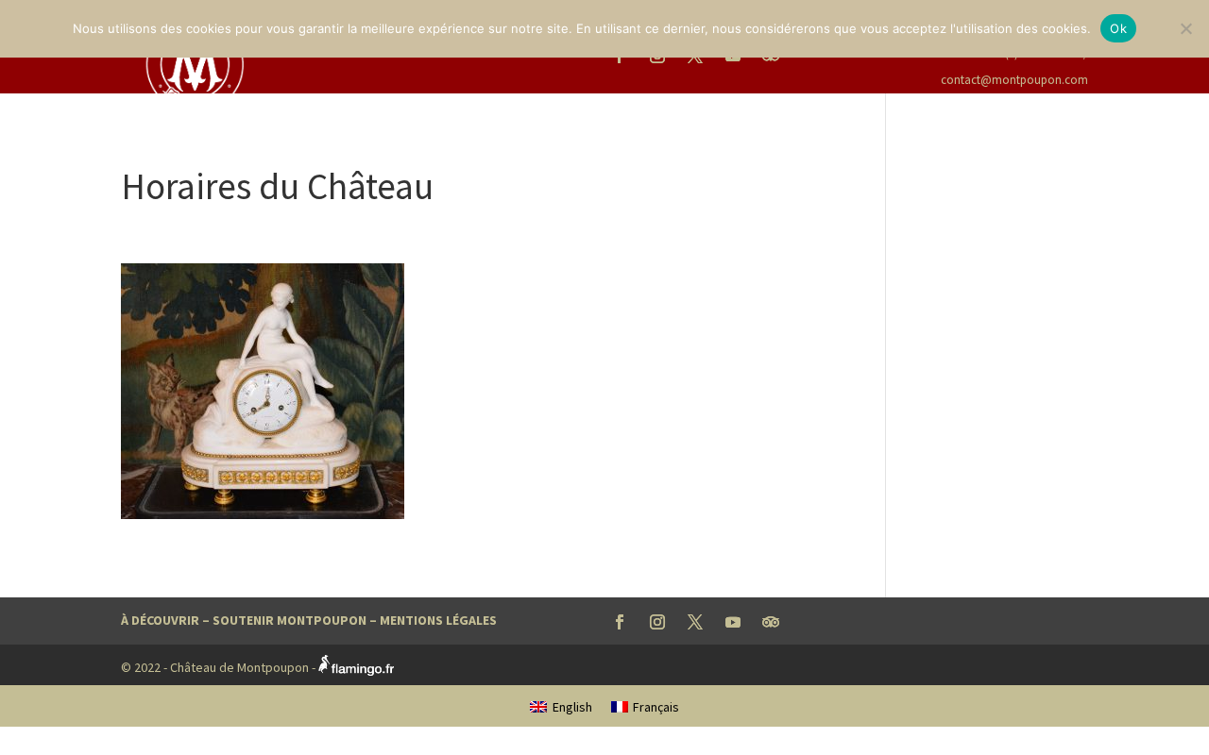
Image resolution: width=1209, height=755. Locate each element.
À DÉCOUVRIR (160, 620)
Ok (1118, 28)
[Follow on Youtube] (733, 622)
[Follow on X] (695, 622)
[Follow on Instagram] (657, 622)
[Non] (1185, 28)
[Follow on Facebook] (619, 622)
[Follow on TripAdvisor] (771, 622)
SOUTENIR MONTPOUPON (289, 620)
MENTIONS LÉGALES (438, 620)
